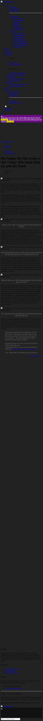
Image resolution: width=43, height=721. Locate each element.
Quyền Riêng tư (10, 671)
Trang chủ (8, 151)
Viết (2, 114)
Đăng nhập (8, 108)
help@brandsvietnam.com (13, 688)
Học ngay (4, 119)
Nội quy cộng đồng (11, 673)
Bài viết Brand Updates (7, 141)
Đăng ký (8, 110)
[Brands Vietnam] (7, 2)
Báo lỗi (7, 148)
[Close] (2, 116)
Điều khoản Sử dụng (12, 669)
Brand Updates (10, 153)
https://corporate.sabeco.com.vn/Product (23, 349)
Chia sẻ (7, 146)
